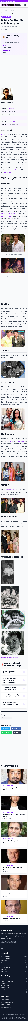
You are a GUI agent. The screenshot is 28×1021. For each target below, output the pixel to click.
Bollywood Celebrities (7, 1002)
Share (18, 732)
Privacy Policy (5, 999)
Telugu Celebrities (6, 1007)
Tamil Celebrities (5, 1004)
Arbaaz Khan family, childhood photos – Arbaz (12, 842)
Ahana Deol (20, 441)
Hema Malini (6, 216)
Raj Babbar (8, 172)
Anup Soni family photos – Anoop (13, 894)
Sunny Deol (12, 121)
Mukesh (17, 170)
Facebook (17, 728)
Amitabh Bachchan (8, 213)
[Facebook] (2, 949)
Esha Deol (10, 441)
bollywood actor (6, 16)
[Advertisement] (14, 73)
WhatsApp (7, 732)
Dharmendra (12, 108)
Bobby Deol (5, 134)
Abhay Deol (10, 490)
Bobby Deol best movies (9, 658)
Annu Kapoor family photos (11, 919)
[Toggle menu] (25, 5)
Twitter (6, 728)
